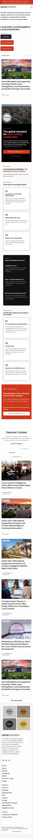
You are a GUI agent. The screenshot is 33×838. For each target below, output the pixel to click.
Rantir (19, 831)
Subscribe (6, 37)
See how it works (15, 156)
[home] (8, 6)
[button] (32, 6)
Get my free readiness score (16, 151)
